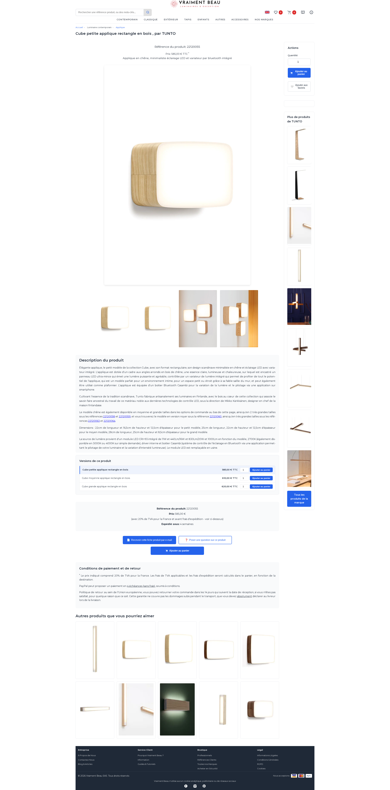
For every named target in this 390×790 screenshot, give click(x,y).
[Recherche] (148, 12)
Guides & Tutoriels (146, 764)
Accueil (79, 27)
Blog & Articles (85, 764)
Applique (120, 27)
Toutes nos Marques (207, 764)
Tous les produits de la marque (299, 498)
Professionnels (204, 755)
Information (143, 760)
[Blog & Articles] (303, 12)
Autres (220, 19)
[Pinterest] (204, 786)
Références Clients (206, 760)
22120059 (125, 416)
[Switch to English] (267, 12)
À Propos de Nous (87, 755)
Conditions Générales (267, 760)
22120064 (109, 420)
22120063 (94, 420)
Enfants (203, 19)
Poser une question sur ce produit (205, 540)
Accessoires (240, 19)
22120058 (109, 416)
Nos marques (264, 19)
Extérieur (171, 19)
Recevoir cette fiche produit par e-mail (149, 540)
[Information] (311, 12)
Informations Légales (267, 755)
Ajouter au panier (261, 470)
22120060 (216, 416)
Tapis (188, 19)
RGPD (260, 764)
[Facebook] (185, 786)
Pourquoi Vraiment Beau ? (151, 755)
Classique (151, 19)
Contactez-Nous (86, 760)
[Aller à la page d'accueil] (195, 4)
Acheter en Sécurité (207, 768)
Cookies (261, 768)
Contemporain (127, 19)
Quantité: (293, 55)
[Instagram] (195, 786)
